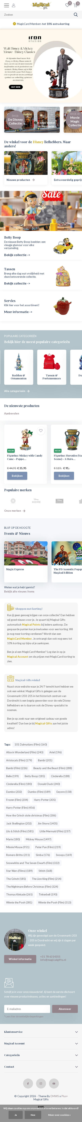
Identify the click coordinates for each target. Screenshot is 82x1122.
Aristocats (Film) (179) (19, 760)
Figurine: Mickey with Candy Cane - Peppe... (24, 457)
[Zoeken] (76, 15)
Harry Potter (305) (45, 799)
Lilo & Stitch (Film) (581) (20, 831)
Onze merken (13, 510)
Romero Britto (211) (18, 855)
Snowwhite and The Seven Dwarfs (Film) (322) (33, 863)
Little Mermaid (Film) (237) (55, 831)
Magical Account (17, 656)
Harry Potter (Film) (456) (20, 807)
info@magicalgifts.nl (53, 959)
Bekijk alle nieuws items (19, 591)
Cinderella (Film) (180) (19, 784)
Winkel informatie (20, 959)
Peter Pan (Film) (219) (48, 847)
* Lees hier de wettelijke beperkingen (23, 1016)
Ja (16, 1114)
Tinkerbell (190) (48, 894)
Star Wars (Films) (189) (19, 870)
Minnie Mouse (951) (17, 847)
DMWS (55, 1096)
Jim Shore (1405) (48, 823)
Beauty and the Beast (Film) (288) (52, 768)
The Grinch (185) (16, 878)
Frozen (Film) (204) (17, 799)
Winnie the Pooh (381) (19, 902)
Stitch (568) (45, 870)
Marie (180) (13, 839)
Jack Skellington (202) (19, 823)
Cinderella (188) (60, 776)
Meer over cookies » (59, 1114)
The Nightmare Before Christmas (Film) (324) (32, 886)
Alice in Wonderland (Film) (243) (24, 752)
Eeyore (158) (64, 791)
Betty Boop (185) (35, 776)
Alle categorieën (15, 391)
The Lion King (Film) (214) (46, 878)
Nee (33, 1114)
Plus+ (65, 1096)
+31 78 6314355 (50, 956)
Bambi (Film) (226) (16, 768)
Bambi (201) (45, 760)
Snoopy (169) (64, 855)
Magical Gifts (43, 723)
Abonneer (65, 1009)
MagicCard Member (19, 638)
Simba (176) (43, 855)
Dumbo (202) (14, 791)
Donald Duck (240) (49, 784)
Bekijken (17, 475)
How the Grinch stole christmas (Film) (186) (31, 815)
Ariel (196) (55, 752)
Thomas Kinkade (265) (19, 894)
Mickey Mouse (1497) (38, 839)
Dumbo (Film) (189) (39, 791)
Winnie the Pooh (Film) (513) (54, 902)
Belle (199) (12, 776)
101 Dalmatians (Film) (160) (31, 744)
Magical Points (31, 624)
